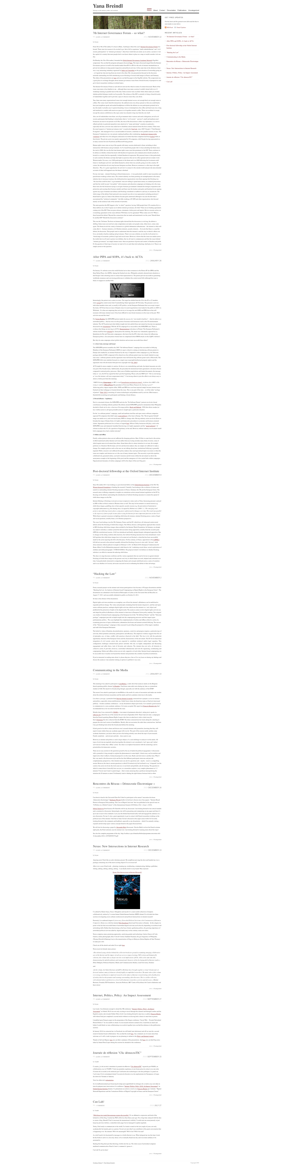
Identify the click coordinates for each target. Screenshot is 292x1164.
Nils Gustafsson (123, 923)
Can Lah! (98, 1101)
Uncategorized (193, 10)
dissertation (106, 326)
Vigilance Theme (97, 1163)
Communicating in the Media (110, 670)
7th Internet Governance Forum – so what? (119, 33)
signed (99, 303)
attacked (109, 331)
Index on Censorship (128, 70)
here (131, 63)
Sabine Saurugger (98, 808)
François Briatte (156, 1014)
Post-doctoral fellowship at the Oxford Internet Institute (126, 471)
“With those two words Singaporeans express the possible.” (111, 1115)
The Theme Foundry (109, 1163)
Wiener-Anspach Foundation (102, 487)
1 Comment (100, 1105)
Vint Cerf (134, 129)
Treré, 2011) (104, 392)
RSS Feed (170, 27)
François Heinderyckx (150, 706)
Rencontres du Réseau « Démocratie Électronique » (124, 783)
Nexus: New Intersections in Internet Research (121, 846)
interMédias (122, 684)
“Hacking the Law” (104, 574)
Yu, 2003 (134, 362)
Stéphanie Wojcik (115, 800)
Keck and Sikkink (135, 407)
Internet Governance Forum (149, 47)
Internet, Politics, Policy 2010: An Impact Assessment (141, 1086)
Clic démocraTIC (136, 1066)
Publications (181, 10)
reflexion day (97, 715)
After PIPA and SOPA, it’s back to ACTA (118, 257)
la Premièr (116, 686)
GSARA (115, 712)
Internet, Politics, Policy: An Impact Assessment (122, 995)
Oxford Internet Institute (142, 485)
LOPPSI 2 (156, 540)
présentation (109, 1080)
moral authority (151, 426)
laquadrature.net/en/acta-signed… (132, 382)
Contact (162, 10)
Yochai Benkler (100, 319)
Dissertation (171, 10)
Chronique (99, 720)
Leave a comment (103, 37)
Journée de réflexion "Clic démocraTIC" (117, 1053)
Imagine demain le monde (125, 698)
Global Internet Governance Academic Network (137, 60)
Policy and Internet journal (145, 1036)
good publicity (122, 416)
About (155, 10)
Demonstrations (124, 329)
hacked (152, 136)
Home (149, 10)
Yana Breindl (108, 5)
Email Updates (181, 27)
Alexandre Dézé (121, 827)
